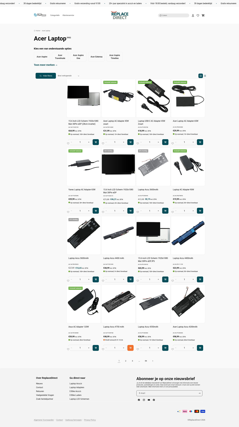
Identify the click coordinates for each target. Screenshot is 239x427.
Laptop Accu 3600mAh (148, 189)
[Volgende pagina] (152, 361)
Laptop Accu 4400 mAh (113, 258)
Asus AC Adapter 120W (78, 327)
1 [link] (119, 361)
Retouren (40, 391)
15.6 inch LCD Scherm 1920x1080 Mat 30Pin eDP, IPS (153, 259)
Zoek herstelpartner (44, 399)
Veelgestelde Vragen (45, 395)
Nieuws (39, 383)
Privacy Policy (90, 420)
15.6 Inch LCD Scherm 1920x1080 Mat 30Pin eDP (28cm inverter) (83, 122)
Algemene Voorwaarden (44, 420)
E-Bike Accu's (75, 391)
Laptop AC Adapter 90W (183, 189)
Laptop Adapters (77, 387)
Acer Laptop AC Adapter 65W (185, 121)
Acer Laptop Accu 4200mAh (185, 327)
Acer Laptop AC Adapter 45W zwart (116, 122)
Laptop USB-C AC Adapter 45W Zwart (151, 122)
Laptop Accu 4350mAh (148, 327)
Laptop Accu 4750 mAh (113, 327)
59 (146, 361)
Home (38, 31)
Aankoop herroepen (73, 420)
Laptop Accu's (76, 383)
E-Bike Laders (75, 395)
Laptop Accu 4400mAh (183, 258)
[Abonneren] (199, 393)
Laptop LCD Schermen (79, 399)
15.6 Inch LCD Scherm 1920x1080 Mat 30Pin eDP (118, 191)
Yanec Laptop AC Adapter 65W (81, 189)
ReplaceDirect (195, 420)
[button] (173, 15)
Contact (39, 387)
